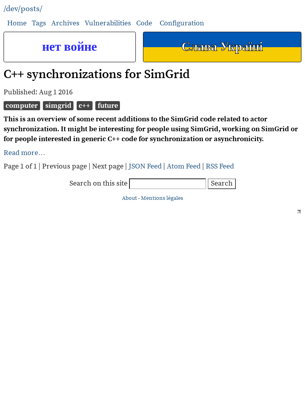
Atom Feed (184, 166)
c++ (84, 105)
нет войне (69, 47)
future (108, 105)
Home (17, 23)
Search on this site (99, 183)
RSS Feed (220, 166)
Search (222, 183)
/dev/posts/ (23, 9)
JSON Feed (145, 166)
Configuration (182, 23)
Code (144, 23)
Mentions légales (162, 198)
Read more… (24, 152)
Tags (39, 23)
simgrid (58, 105)
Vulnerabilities (108, 23)
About (129, 198)
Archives (65, 23)
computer (22, 105)
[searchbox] (167, 183)
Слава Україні (222, 47)
